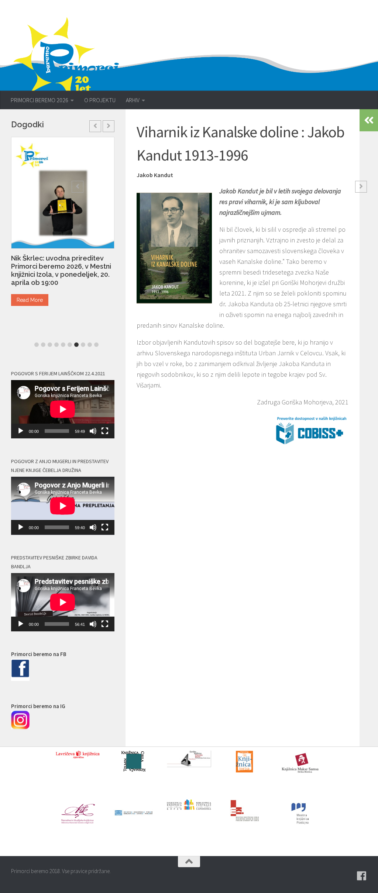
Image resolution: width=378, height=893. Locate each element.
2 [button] (43, 344)
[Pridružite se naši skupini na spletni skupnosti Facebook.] (362, 876)
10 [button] (96, 344)
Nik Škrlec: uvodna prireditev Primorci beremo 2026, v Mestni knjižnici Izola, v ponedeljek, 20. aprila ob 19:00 (61, 270)
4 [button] (56, 344)
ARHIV (133, 100)
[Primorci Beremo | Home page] (71, 57)
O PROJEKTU (100, 100)
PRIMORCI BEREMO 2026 (39, 100)
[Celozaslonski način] (105, 431)
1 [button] (36, 344)
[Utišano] (93, 431)
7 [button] (76, 344)
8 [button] (83, 344)
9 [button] (89, 344)
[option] (62, 224)
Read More (30, 300)
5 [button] (63, 344)
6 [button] (70, 344)
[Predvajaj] (20, 431)
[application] (62, 409)
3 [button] (50, 344)
